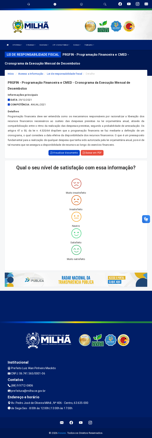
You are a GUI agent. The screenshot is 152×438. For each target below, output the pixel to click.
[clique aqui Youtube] (80, 422)
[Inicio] (8, 45)
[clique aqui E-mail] (61, 422)
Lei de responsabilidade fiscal (64, 73)
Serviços (76, 45)
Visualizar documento (65, 152)
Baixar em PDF (93, 152)
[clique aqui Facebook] (71, 422)
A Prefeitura (17, 45)
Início (11, 73)
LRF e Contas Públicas (60, 45)
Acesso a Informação (30, 73)
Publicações (89, 45)
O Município (30, 45)
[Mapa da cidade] (76, 305)
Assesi (62, 432)
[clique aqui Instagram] (90, 422)
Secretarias (43, 45)
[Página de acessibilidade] (81, 4)
